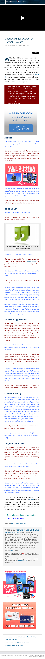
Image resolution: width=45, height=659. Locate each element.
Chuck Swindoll (16, 523)
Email (28, 45)
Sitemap (37, 655)
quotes (31, 499)
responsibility (31, 261)
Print (24, 45)
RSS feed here (22, 560)
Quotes (23, 523)
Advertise (41, 656)
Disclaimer (35, 656)
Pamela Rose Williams (14, 45)
